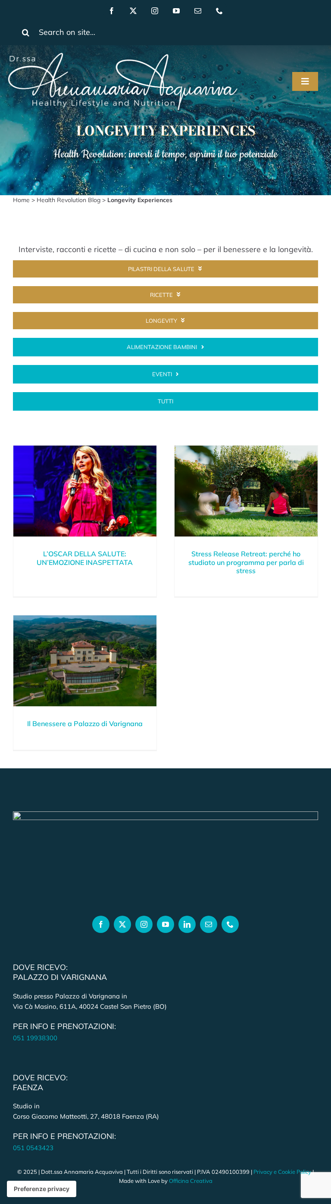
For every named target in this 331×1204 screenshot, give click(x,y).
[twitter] (133, 10)
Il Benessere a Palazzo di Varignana (85, 723)
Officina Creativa (190, 1180)
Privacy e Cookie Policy (282, 1171)
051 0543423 (33, 1148)
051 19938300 (35, 1038)
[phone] (219, 10)
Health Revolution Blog (68, 200)
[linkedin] (187, 924)
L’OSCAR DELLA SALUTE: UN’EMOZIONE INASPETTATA (85, 557)
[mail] (197, 10)
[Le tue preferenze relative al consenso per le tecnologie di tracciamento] (41, 1189)
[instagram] (154, 10)
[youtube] (176, 10)
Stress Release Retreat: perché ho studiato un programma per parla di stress (246, 561)
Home (21, 200)
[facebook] (111, 10)
